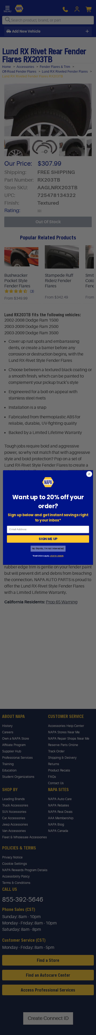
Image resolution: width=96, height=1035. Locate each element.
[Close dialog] (89, 474)
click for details (56, 556)
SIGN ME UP (48, 539)
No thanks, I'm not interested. (48, 548)
